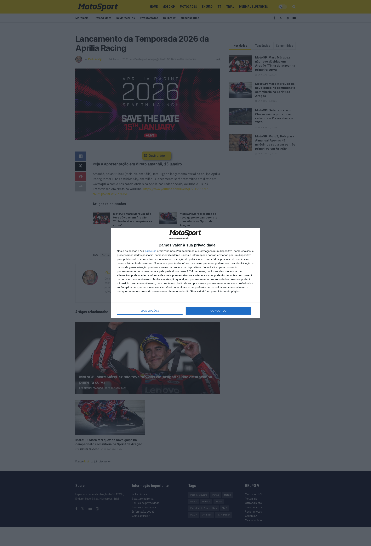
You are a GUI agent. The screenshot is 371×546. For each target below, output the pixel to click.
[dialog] (185, 273)
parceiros (150, 251)
